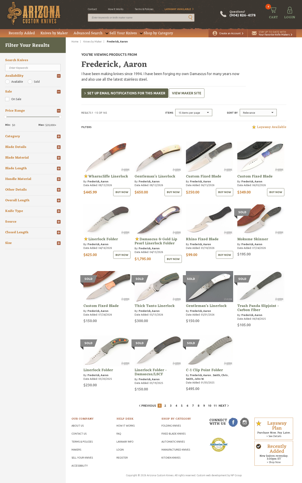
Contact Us (78, 433)
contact (92, 9)
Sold (37, 81)
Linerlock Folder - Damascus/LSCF (151, 372)
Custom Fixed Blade (203, 176)
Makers (76, 449)
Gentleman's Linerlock (155, 176)
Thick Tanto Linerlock (155, 306)
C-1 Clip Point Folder (204, 370)
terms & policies (144, 9)
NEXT (222, 405)
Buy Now (121, 192)
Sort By (232, 112)
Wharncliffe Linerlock (108, 176)
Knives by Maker (54, 33)
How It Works (125, 425)
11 (215, 405)
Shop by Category (158, 33)
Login (120, 449)
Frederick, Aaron (98, 181)
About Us (77, 425)
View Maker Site (186, 93)
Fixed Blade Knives (173, 433)
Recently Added (22, 33)
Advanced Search (88, 33)
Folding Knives (171, 425)
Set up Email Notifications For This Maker (126, 93)
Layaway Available (178, 9)
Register (122, 457)
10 (209, 405)
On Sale (16, 99)
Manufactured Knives (175, 449)
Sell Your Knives (123, 33)
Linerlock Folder (103, 239)
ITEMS (169, 112)
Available (17, 81)
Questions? (242, 14)
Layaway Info (125, 441)
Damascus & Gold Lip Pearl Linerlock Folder (156, 241)
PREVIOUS (148, 405)
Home (74, 41)
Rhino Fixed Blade (202, 239)
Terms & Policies (82, 441)
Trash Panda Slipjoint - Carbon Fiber (258, 308)
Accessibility (79, 465)
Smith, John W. (195, 379)
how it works (115, 9)
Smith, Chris (220, 375)
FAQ (118, 433)
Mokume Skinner (252, 239)
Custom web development (212, 475)
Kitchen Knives (170, 457)
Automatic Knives (173, 441)
